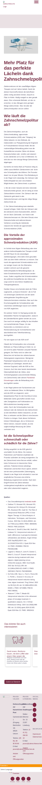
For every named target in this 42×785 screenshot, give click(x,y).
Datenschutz (37, 737)
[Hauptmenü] (36, 2)
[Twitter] (34, 715)
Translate (16, 773)
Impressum (37, 734)
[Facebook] (34, 705)
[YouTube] (34, 710)
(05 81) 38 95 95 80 (17, 741)
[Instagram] (34, 720)
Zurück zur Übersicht (13, 682)
